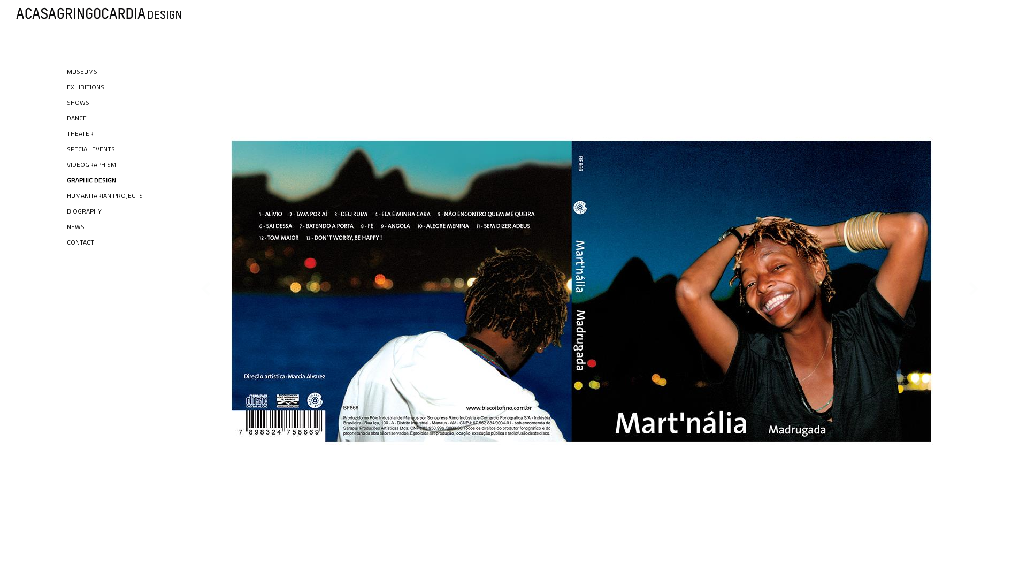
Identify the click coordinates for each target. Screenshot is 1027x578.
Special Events (91, 149)
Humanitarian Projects (105, 196)
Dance (77, 118)
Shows (78, 102)
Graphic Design (91, 180)
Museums (82, 71)
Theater (80, 133)
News (76, 227)
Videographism (91, 164)
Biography (84, 211)
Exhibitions (85, 87)
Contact (80, 242)
